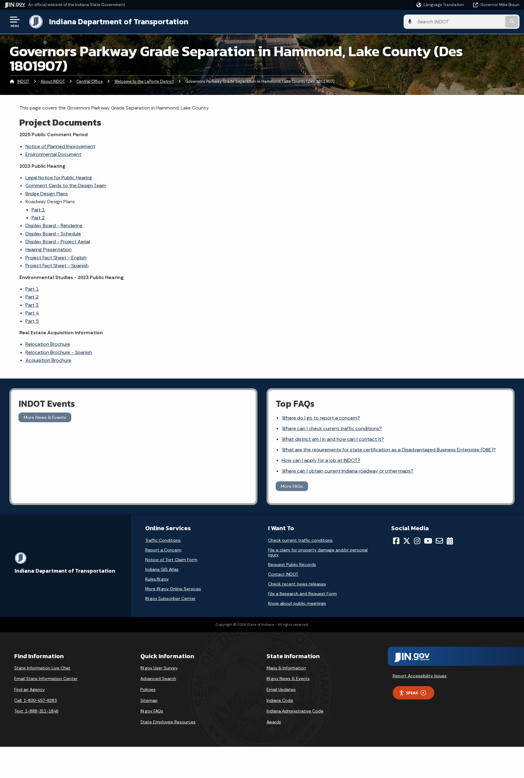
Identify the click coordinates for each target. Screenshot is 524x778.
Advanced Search (158, 678)
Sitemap (149, 700)
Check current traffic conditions (300, 540)
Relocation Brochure (47, 344)
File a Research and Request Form (302, 593)
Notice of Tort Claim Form (171, 559)
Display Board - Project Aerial (57, 241)
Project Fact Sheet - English (55, 257)
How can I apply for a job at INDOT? (321, 460)
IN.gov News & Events (288, 678)
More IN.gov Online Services (173, 588)
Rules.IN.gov (157, 579)
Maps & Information (286, 668)
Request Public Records (292, 564)
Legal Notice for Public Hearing (58, 177)
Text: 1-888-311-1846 (36, 711)
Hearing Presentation (48, 249)
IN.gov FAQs (151, 711)
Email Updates (281, 689)
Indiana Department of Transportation (118, 21)
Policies (148, 689)
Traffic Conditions (163, 540)
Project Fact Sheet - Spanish (57, 265)
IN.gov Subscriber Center (170, 598)
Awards (274, 722)
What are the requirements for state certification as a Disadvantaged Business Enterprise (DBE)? (389, 449)
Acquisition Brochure (48, 360)
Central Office (89, 81)
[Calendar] (450, 540)
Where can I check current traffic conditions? (332, 428)
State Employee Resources (168, 722)
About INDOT (53, 81)
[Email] (439, 540)
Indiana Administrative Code (295, 711)
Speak (412, 692)
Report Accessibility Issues (420, 676)
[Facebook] (396, 540)
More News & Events (45, 417)
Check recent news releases (297, 584)
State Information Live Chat (42, 668)
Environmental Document (53, 154)
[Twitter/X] (406, 540)
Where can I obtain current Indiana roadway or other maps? (347, 471)
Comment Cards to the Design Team (65, 185)
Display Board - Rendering (53, 225)
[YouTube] (428, 540)
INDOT (23, 81)
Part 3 (32, 305)
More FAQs (292, 486)
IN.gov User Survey (159, 668)
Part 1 (38, 210)
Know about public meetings (297, 603)
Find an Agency (29, 689)
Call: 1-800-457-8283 (35, 700)
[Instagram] (417, 540)
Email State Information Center (46, 678)
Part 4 (32, 313)
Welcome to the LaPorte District (144, 81)
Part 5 (32, 321)
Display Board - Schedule (53, 234)
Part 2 (38, 217)
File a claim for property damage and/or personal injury (318, 552)
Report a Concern (163, 550)
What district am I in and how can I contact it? (333, 439)
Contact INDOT (283, 574)
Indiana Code (280, 700)
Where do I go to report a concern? (321, 418)
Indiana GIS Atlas (162, 569)
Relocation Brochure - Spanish (58, 352)
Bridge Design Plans (46, 193)
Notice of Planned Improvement (60, 146)
